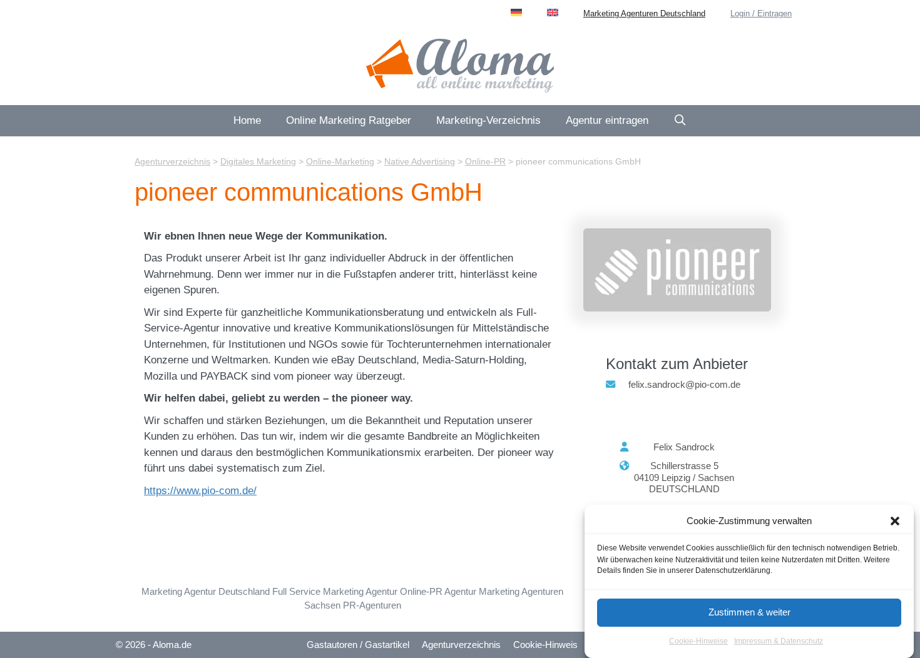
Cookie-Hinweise (698, 641)
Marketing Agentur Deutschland (205, 591)
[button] (895, 521)
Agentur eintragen (607, 120)
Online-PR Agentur (438, 591)
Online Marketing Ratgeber (348, 120)
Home (247, 120)
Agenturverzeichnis (461, 644)
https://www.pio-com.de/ (200, 491)
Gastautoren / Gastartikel (358, 644)
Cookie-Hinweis (545, 644)
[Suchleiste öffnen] (680, 120)
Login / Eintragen (761, 13)
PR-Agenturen (372, 605)
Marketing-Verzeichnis (488, 120)
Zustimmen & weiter (749, 612)
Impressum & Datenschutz (778, 641)
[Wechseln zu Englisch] (552, 12)
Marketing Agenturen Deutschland (644, 13)
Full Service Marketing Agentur (334, 591)
